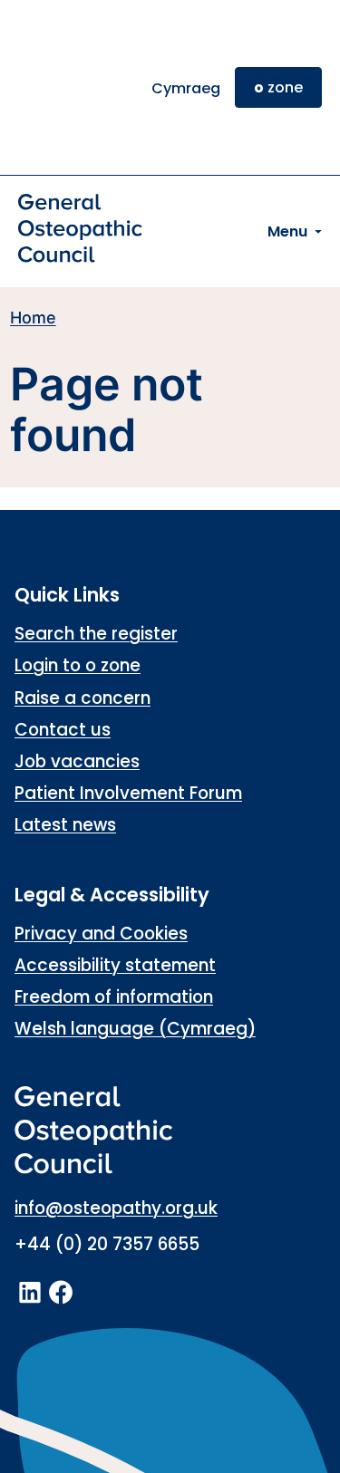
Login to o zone (78, 665)
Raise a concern (83, 698)
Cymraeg (185, 88)
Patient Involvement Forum (128, 793)
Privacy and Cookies (101, 933)
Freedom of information (114, 997)
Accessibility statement (115, 965)
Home (33, 317)
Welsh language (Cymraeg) (135, 1028)
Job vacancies (77, 761)
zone (278, 87)
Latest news (65, 825)
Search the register (96, 633)
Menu (287, 231)
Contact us (63, 729)
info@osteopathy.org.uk (116, 1208)
